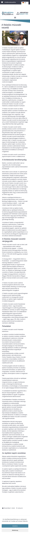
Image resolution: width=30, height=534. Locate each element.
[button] (15, 17)
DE (25, 2)
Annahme (15, 526)
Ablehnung (15, 530)
